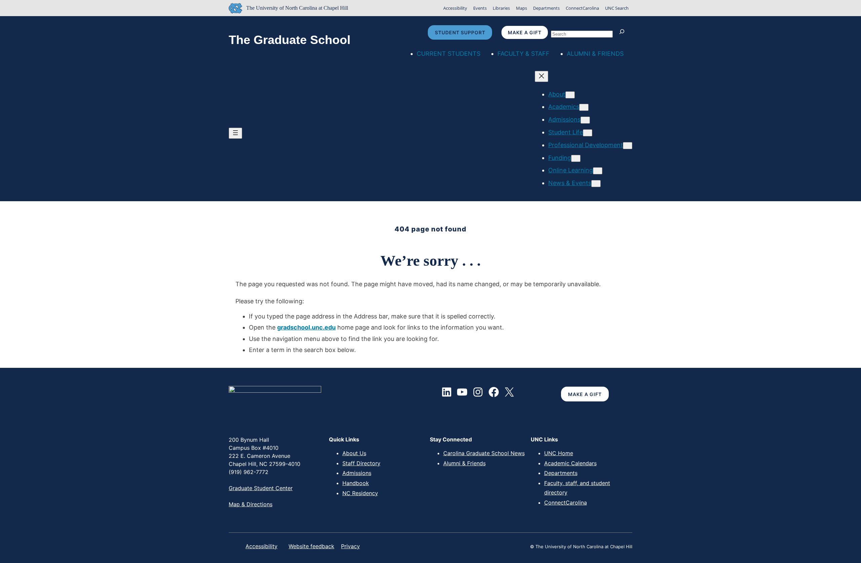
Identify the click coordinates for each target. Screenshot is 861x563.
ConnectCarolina (582, 8)
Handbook (355, 483)
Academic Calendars (570, 463)
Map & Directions (250, 504)
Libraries (501, 8)
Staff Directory (361, 463)
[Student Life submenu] (587, 132)
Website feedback (311, 546)
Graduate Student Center (261, 488)
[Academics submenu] (584, 107)
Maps (521, 8)
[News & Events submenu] (596, 183)
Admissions (356, 473)
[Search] (623, 32)
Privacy (350, 546)
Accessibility (455, 8)
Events (480, 8)
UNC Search (617, 8)
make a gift (524, 32)
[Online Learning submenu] (597, 170)
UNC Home (558, 453)
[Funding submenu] (576, 158)
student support (460, 32)
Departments (546, 8)
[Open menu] (235, 133)
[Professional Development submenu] (627, 145)
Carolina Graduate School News (484, 453)
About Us (354, 453)
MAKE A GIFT (585, 394)
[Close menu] (541, 76)
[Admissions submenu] (585, 120)
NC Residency (360, 493)
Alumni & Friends (464, 463)
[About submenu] (570, 94)
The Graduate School (289, 40)
